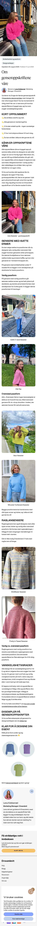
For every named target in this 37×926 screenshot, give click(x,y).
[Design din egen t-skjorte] (18, 769)
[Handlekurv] (33, 3)
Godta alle (18, 914)
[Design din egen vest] (27, 749)
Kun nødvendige (18, 919)
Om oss (4, 881)
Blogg (3, 869)
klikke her (23, 721)
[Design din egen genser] (10, 749)
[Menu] (3, 3)
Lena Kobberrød (20, 89)
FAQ (3, 866)
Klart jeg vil (18, 850)
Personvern (5, 875)
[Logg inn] (29, 3)
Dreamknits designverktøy (12, 98)
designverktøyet (12, 783)
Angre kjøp (5, 878)
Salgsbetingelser (7, 872)
